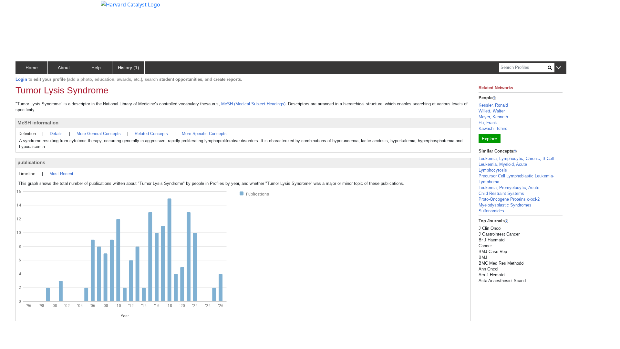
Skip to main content (27, 8)
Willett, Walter (492, 111)
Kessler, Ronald (493, 105)
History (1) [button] (128, 67)
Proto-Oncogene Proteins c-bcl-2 (509, 199)
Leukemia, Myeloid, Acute (503, 164)
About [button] (64, 67)
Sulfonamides (491, 210)
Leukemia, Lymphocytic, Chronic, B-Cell (516, 158)
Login (21, 79)
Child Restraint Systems (501, 193)
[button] (558, 68)
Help (96, 67)
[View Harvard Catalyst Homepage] (130, 3)
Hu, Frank (488, 122)
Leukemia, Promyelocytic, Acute (509, 187)
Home (32, 67)
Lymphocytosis (493, 170)
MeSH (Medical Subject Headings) (253, 103)
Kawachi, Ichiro (493, 128)
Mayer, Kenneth (493, 116)
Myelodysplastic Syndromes (505, 205)
